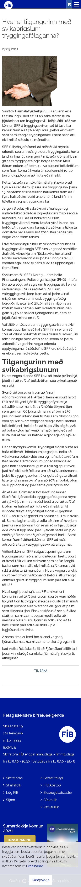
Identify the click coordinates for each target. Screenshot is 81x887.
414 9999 (13, 740)
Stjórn (10, 800)
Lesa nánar (34, 866)
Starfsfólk (13, 785)
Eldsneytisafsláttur (57, 793)
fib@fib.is (9, 747)
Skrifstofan (14, 778)
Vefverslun (51, 807)
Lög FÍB (12, 793)
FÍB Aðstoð (52, 785)
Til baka (40, 670)
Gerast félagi (53, 778)
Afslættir (50, 800)
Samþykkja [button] (40, 880)
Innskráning (19, 840)
